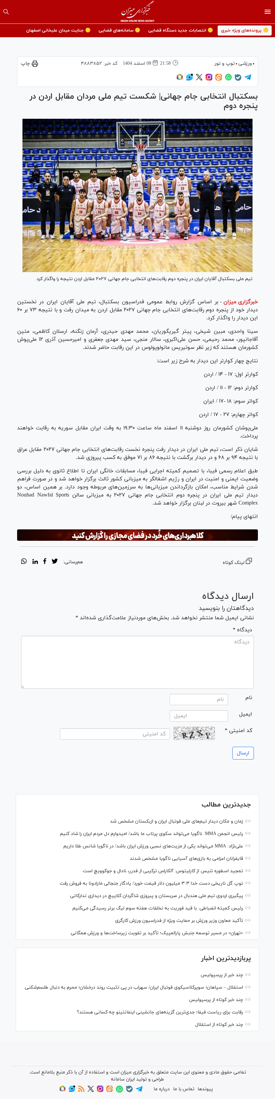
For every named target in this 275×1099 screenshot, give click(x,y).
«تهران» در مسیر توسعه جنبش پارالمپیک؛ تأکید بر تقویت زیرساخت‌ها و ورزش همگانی (157, 933)
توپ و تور (225, 63)
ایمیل (245, 714)
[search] (6, 11)
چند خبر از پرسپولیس (222, 975)
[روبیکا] (179, 79)
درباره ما (162, 1089)
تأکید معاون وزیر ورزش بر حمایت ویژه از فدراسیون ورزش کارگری (179, 921)
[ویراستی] (189, 79)
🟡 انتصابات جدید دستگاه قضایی (180, 31)
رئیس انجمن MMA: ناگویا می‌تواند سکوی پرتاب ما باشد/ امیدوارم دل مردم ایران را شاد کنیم (151, 834)
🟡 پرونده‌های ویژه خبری (244, 31)
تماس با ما (184, 1089)
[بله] (238, 79)
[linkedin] (35, 562)
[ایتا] (218, 79)
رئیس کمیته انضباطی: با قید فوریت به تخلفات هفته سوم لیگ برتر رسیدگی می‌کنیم (157, 908)
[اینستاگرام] (209, 79)
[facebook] (44, 562)
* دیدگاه (242, 630)
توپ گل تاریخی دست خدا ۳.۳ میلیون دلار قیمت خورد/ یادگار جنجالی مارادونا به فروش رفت (151, 883)
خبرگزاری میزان (240, 302)
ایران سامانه (123, 1079)
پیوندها (205, 1089)
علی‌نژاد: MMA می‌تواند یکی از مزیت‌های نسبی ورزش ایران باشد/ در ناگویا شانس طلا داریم (153, 846)
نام (248, 697)
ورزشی (245, 63)
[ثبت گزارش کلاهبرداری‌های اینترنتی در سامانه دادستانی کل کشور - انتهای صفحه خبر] (137, 535)
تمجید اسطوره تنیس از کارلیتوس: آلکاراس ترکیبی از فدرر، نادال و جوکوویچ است (163, 871)
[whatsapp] (24, 562)
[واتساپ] (228, 79)
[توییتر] (199, 79)
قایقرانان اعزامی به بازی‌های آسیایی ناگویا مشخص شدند (186, 858)
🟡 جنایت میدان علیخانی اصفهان (58, 31)
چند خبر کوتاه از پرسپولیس (216, 1000)
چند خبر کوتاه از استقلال (219, 1025)
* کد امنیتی (238, 730)
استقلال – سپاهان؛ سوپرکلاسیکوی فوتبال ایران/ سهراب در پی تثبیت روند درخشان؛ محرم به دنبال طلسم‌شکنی (134, 987)
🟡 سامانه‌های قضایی (119, 31)
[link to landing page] (137, 11)
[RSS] (81, 1091)
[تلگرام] (247, 79)
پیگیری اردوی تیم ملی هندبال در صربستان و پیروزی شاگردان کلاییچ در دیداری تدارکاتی (156, 896)
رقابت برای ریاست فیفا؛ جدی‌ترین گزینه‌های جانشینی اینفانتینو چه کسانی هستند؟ (160, 1012)
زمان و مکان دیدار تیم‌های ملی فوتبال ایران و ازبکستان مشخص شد (176, 821)
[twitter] (55, 562)
